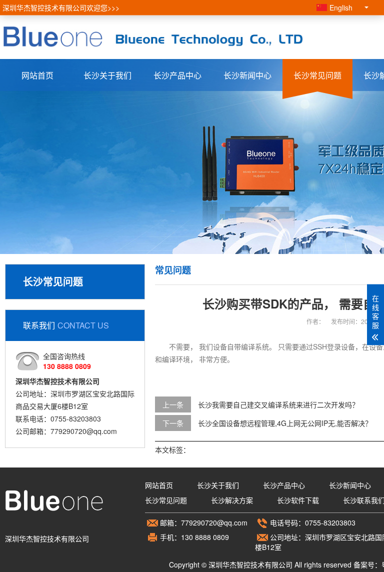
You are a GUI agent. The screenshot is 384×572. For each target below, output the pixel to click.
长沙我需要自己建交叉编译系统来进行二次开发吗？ (278, 405)
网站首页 (38, 75)
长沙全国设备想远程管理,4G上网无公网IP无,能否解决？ (285, 423)
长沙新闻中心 (248, 75)
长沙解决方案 (232, 500)
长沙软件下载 (298, 500)
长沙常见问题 (318, 75)
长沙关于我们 (108, 75)
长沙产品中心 (178, 75)
